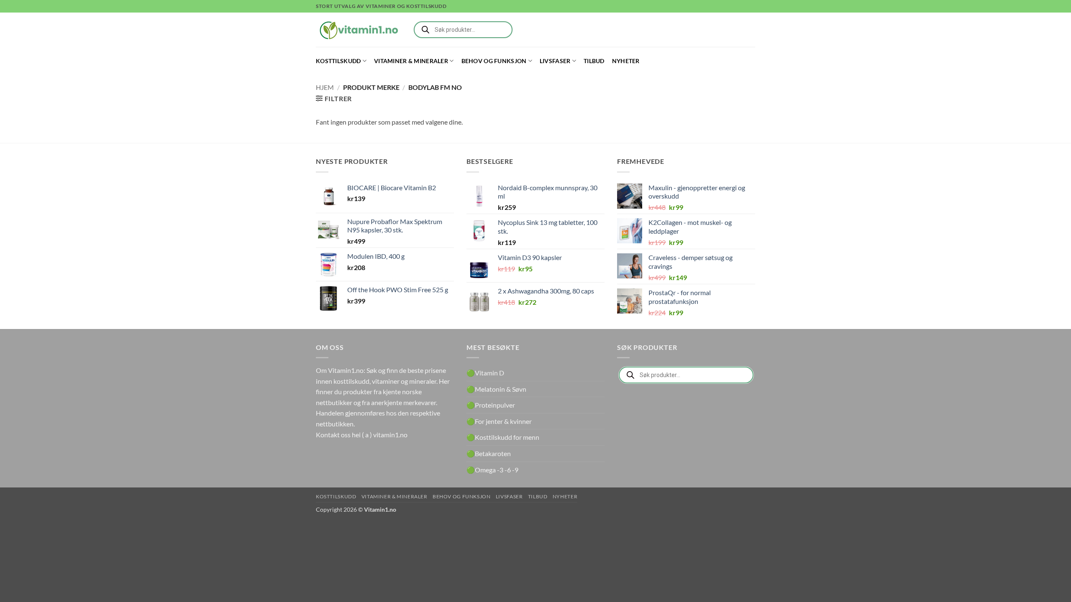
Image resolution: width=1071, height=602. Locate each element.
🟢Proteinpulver (490, 405)
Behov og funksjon (494, 60)
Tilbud (594, 60)
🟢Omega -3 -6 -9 (492, 470)
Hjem (325, 87)
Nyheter (626, 60)
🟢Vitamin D (485, 373)
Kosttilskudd (338, 60)
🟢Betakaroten (488, 453)
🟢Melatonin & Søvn (496, 389)
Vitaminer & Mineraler (411, 60)
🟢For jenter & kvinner (499, 421)
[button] (334, 98)
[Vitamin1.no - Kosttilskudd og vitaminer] (358, 29)
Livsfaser (555, 60)
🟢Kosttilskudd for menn (502, 437)
